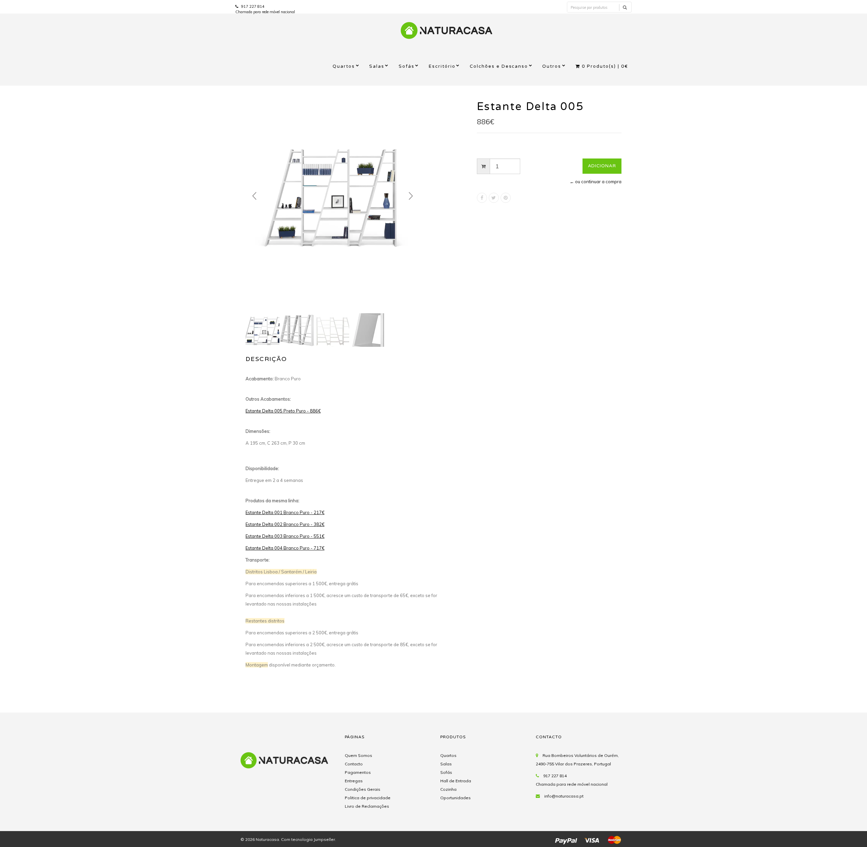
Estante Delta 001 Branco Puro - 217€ (285, 512)
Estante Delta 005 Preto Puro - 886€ (283, 411)
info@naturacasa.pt (564, 796)
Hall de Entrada (455, 780)
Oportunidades (455, 797)
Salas (376, 66)
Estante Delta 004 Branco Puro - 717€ (285, 548)
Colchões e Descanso (499, 66)
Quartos (344, 66)
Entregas (354, 780)
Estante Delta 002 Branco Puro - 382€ (285, 524)
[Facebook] (482, 198)
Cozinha (448, 789)
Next (410, 196)
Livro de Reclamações (367, 806)
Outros (551, 66)
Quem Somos (358, 755)
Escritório (442, 66)
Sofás (407, 66)
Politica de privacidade (367, 797)
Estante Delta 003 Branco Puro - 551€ (285, 536)
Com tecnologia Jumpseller (308, 839)
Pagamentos (358, 772)
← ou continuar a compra (595, 181)
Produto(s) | (605, 66)
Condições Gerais (362, 789)
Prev (254, 196)
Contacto (354, 763)
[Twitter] (494, 198)
